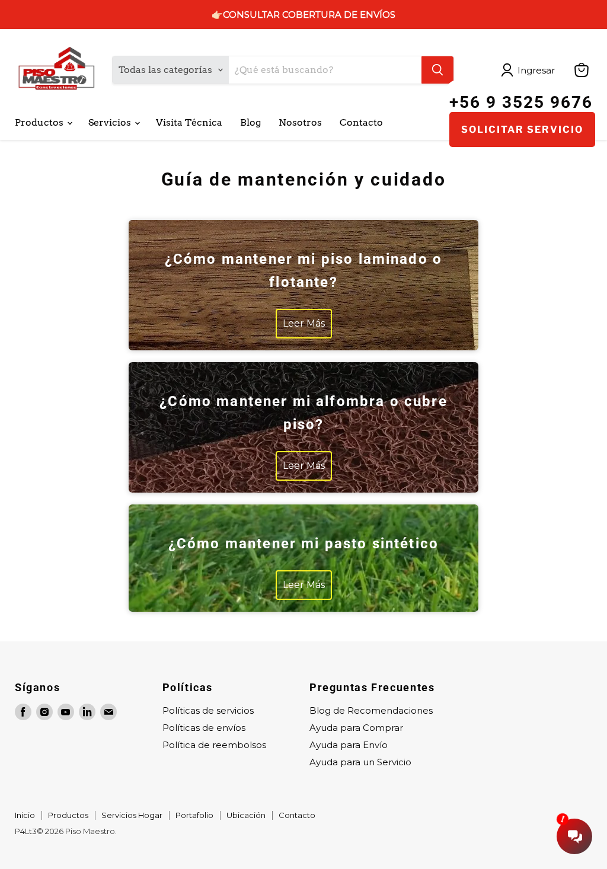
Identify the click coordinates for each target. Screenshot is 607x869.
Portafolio (194, 815)
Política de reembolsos (214, 744)
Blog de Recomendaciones (371, 710)
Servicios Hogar (131, 815)
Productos (40, 122)
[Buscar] (437, 70)
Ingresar (536, 70)
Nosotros (300, 122)
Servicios (110, 122)
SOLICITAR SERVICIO (522, 129)
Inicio (25, 815)
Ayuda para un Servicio (360, 762)
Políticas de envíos (203, 727)
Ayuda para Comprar (356, 727)
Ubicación (246, 815)
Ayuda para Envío (348, 744)
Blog (250, 122)
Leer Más (304, 323)
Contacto (361, 122)
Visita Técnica (189, 122)
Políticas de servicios (208, 710)
